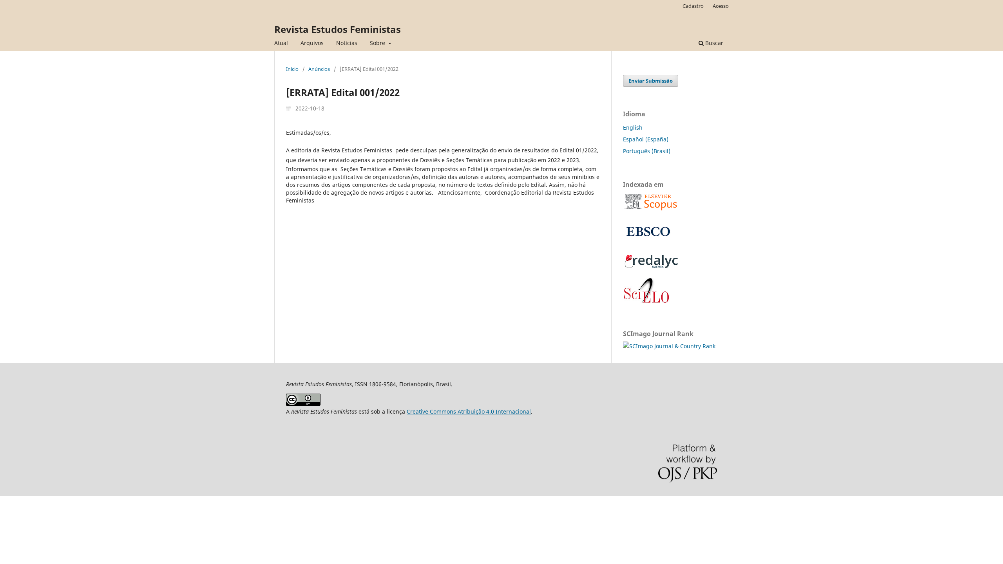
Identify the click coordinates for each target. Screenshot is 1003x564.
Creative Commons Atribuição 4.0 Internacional (469, 411)
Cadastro (693, 5)
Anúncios (319, 68)
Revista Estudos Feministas (337, 29)
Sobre (378, 43)
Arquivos (312, 43)
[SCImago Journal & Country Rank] (669, 346)
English (633, 127)
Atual (281, 43)
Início (292, 68)
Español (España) (645, 139)
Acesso (721, 5)
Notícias (346, 43)
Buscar (713, 43)
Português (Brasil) (646, 151)
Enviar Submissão (650, 80)
